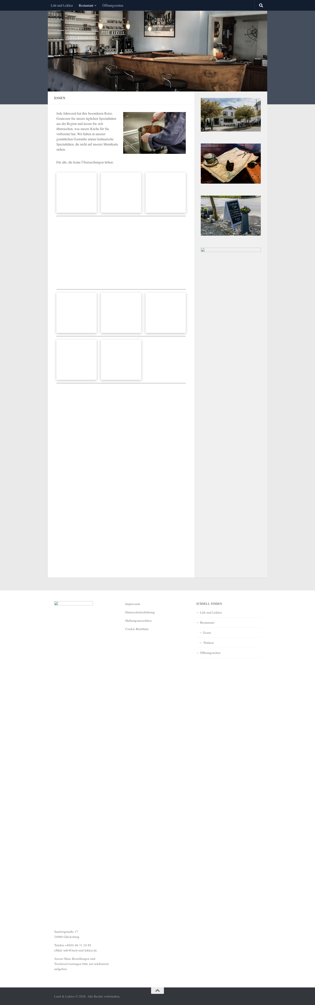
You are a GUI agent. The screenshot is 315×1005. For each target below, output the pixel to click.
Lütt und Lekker (62, 5)
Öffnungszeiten (112, 5)
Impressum (132, 604)
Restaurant (86, 5)
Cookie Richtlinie (137, 629)
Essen (207, 632)
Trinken (208, 642)
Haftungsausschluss (138, 620)
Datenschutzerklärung (140, 612)
